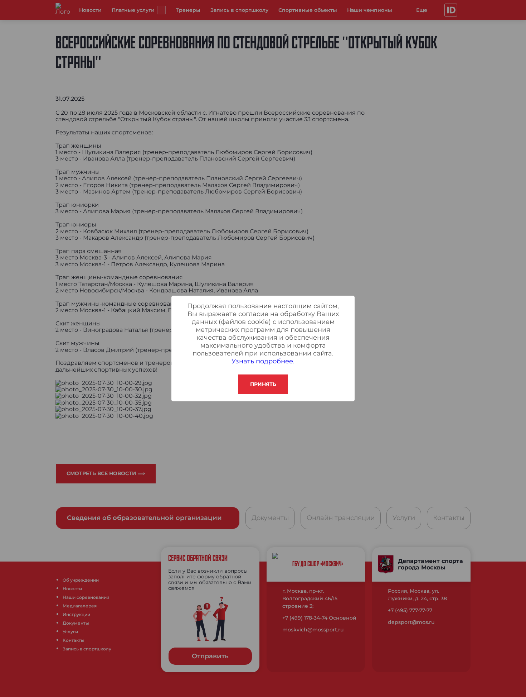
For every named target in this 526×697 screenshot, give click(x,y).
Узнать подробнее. (263, 361)
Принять (263, 384)
